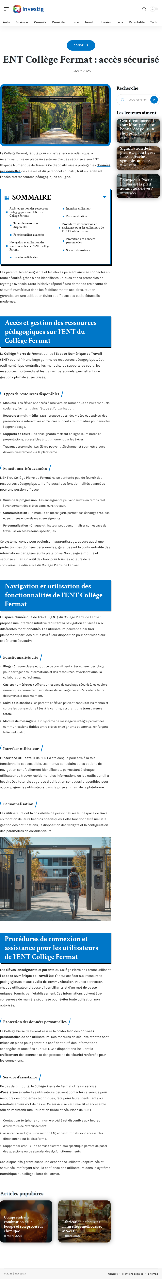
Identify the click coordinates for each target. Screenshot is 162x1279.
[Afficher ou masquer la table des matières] (78, 198)
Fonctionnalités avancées (28, 235)
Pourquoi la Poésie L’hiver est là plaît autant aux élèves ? (136, 184)
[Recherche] (144, 9)
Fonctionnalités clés (25, 257)
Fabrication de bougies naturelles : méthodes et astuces (82, 1226)
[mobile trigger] (7, 9)
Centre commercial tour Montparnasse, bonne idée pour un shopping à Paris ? (138, 127)
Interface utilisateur (78, 209)
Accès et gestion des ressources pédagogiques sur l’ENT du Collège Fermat (28, 212)
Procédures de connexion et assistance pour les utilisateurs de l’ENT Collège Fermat (83, 227)
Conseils (81, 45)
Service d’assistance (78, 250)
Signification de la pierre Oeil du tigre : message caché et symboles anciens (137, 154)
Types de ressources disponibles (25, 225)
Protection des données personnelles (80, 241)
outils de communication (53, 982)
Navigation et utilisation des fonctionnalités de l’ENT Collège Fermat (29, 246)
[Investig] (28, 9)
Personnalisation (76, 216)
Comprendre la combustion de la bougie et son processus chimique (23, 1224)
